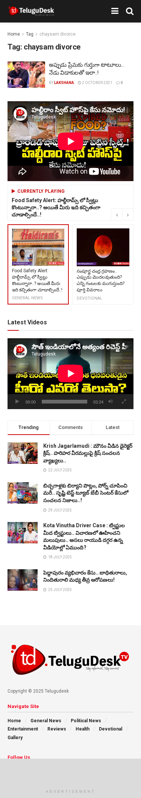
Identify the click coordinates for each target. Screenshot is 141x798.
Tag (29, 34)
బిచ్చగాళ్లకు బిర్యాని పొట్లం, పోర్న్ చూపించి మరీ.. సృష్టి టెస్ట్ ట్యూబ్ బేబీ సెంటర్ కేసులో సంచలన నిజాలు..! (85, 493)
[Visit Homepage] (31, 11)
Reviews (56, 729)
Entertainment (23, 729)
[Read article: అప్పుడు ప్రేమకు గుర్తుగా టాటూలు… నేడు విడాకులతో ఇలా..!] (26, 74)
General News (45, 720)
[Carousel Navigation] (122, 214)
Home (14, 34)
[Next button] (127, 214)
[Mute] (110, 401)
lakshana (64, 83)
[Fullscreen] (123, 401)
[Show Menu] (114, 11)
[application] (70, 373)
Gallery (15, 737)
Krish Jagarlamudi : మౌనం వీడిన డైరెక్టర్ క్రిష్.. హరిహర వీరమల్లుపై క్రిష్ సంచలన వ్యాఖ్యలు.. (87, 453)
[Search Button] (129, 11)
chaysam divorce (57, 34)
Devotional (110, 729)
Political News (86, 720)
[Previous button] (116, 214)
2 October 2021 (96, 83)
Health (82, 729)
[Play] (17, 401)
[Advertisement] (71, 771)
